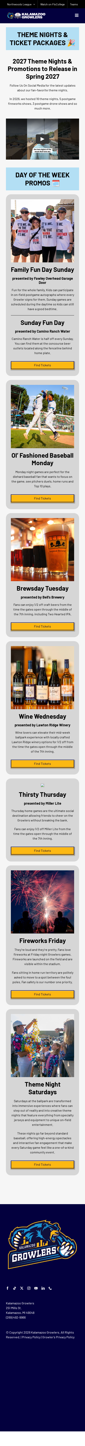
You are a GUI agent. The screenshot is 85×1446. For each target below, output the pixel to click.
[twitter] (21, 1288)
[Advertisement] (42, 1385)
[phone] (50, 1288)
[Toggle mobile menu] (77, 15)
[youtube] (36, 1288)
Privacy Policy (31, 1337)
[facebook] (7, 1288)
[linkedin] (43, 1288)
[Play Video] (42, 139)
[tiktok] (14, 1288)
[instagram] (28, 1288)
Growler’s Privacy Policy (58, 1337)
